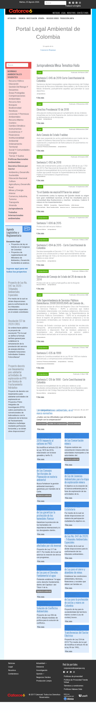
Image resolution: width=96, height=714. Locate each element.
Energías (13, 153)
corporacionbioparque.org (74, 668)
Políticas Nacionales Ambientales (18, 160)
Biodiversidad (15, 108)
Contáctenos (82, 12)
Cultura (12, 181)
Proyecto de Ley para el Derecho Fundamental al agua (47, 572)
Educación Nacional (18, 178)
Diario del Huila (41, 207)
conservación (41, 423)
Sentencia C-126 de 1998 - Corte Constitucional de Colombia (61, 381)
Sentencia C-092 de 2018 (49, 162)
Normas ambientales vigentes (15, 74)
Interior (12, 193)
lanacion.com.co (65, 207)
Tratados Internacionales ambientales (15, 215)
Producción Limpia (67, 18)
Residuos (13, 111)
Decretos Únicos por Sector (18, 167)
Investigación (31, 18)
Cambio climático (17, 126)
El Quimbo (39, 205)
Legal (63, 12)
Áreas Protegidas (17, 93)
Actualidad (12, 18)
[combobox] (55, 3)
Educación (13, 84)
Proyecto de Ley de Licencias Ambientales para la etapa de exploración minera (77, 477)
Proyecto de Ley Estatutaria (72, 507)
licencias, (70, 361)
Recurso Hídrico (16, 81)
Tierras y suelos (16, 156)
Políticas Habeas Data (73, 689)
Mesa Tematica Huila (53, 207)
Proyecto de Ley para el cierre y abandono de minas (75, 569)
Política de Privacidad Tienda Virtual (76, 681)
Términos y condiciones (73, 686)
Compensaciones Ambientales (45, 363)
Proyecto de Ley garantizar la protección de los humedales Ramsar (46, 513)
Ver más (40, 98)
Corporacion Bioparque (48, 50)
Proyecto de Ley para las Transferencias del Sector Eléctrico (77, 632)
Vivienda (13, 205)
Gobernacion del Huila (77, 207)
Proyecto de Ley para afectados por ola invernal (49, 544)
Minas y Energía (16, 190)
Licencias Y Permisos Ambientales (46, 146)
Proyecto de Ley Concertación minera (74, 440)
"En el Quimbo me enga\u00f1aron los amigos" (58, 192)
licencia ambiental (74, 423)
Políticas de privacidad (73, 676)
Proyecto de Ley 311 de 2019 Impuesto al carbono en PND (47, 440)
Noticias (56, 12)
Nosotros (71, 12)
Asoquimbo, (53, 205)
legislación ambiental (72, 459)
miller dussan (75, 205)
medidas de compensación (57, 423)
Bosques (13, 105)
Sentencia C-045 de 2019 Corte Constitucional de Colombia (60, 79)
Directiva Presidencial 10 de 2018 (53, 109)
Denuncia (22, 18)
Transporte (14, 202)
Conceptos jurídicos (44, 410)
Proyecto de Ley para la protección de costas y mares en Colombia (76, 601)
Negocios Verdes (52, 18)
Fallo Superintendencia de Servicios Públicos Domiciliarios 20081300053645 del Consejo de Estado (60, 301)
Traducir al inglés (73, 6)
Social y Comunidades (19, 150)
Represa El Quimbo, (64, 205)
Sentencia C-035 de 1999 (49, 352)
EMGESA (46, 205)
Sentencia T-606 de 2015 (49, 222)
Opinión (41, 18)
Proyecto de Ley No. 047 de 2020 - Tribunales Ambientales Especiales (76, 537)
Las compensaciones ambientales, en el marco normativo (55, 411)
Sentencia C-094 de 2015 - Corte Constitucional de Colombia (61, 246)
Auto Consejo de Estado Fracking (52, 134)
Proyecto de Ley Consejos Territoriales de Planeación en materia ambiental (47, 473)
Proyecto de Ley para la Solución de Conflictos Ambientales (48, 608)
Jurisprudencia (15, 208)
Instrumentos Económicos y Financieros (15, 132)
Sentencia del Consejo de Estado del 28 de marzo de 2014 (61, 278)
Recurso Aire (15, 102)
